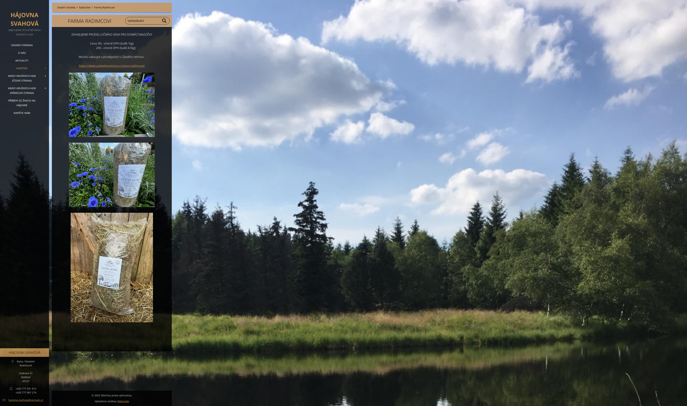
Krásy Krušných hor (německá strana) (22, 91)
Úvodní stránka (22, 45)
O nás (22, 53)
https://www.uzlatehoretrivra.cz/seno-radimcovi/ (112, 66)
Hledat (164, 20)
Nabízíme (22, 68)
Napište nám (22, 113)
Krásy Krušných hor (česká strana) (22, 78)
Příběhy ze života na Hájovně (21, 103)
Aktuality (21, 60)
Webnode (123, 401)
